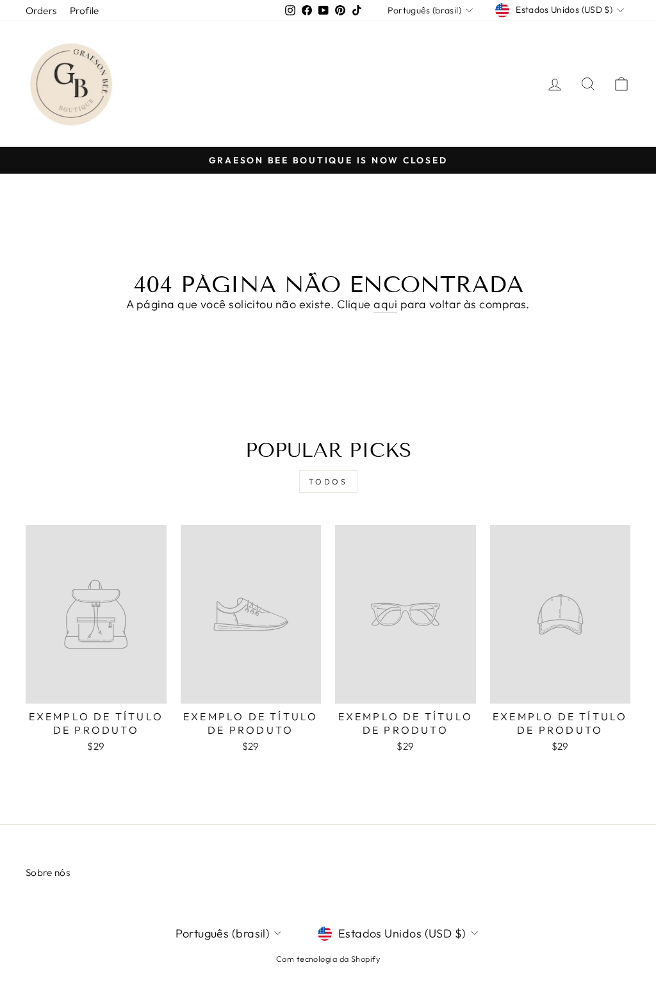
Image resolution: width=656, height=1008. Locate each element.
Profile (84, 10)
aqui (385, 304)
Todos (328, 481)
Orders (41, 10)
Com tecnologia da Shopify (328, 959)
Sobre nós (48, 872)
